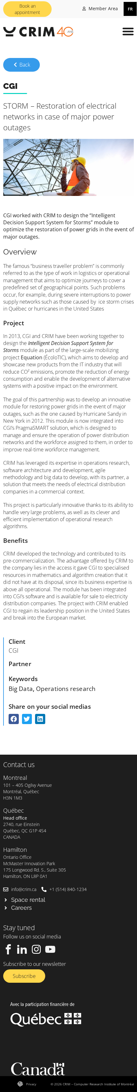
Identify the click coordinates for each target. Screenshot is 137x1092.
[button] (128, 31)
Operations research (66, 688)
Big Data (21, 688)
